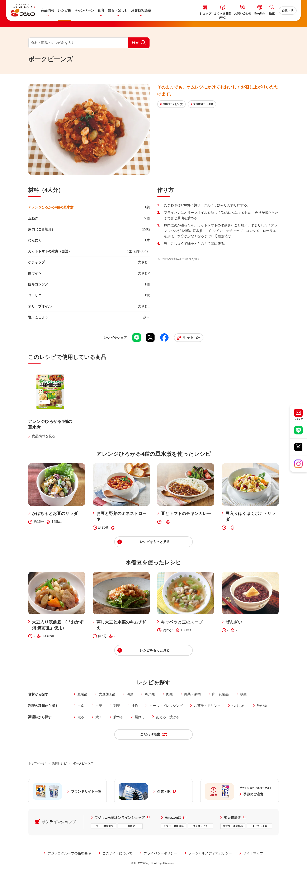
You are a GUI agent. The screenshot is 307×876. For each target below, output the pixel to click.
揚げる (140, 717)
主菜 (98, 705)
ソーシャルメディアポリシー (210, 853)
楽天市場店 (235, 817)
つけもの (238, 705)
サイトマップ (253, 853)
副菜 (116, 705)
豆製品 (82, 694)
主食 (80, 705)
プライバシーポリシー (160, 853)
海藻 (130, 694)
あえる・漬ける (167, 717)
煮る (80, 717)
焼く (98, 717)
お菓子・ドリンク (207, 705)
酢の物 (262, 705)
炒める (118, 717)
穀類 (243, 694)
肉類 (169, 694)
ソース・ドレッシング (166, 705)
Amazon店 (175, 817)
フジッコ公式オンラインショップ (124, 817)
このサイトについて (117, 853)
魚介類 (150, 694)
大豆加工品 (107, 694)
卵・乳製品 (220, 694)
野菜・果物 (192, 694)
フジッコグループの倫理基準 (69, 853)
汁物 (134, 705)
